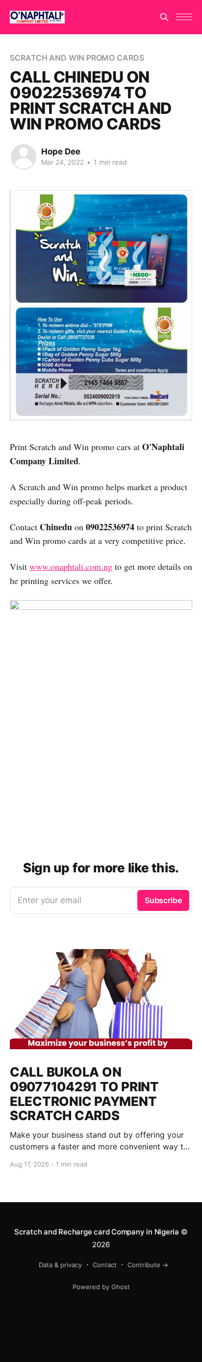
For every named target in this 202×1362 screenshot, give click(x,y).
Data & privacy (60, 1265)
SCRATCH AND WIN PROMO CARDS (77, 58)
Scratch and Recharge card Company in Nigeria (96, 1231)
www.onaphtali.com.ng (70, 566)
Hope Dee (60, 151)
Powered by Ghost (101, 1287)
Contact (105, 1265)
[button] (184, 17)
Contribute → (147, 1265)
